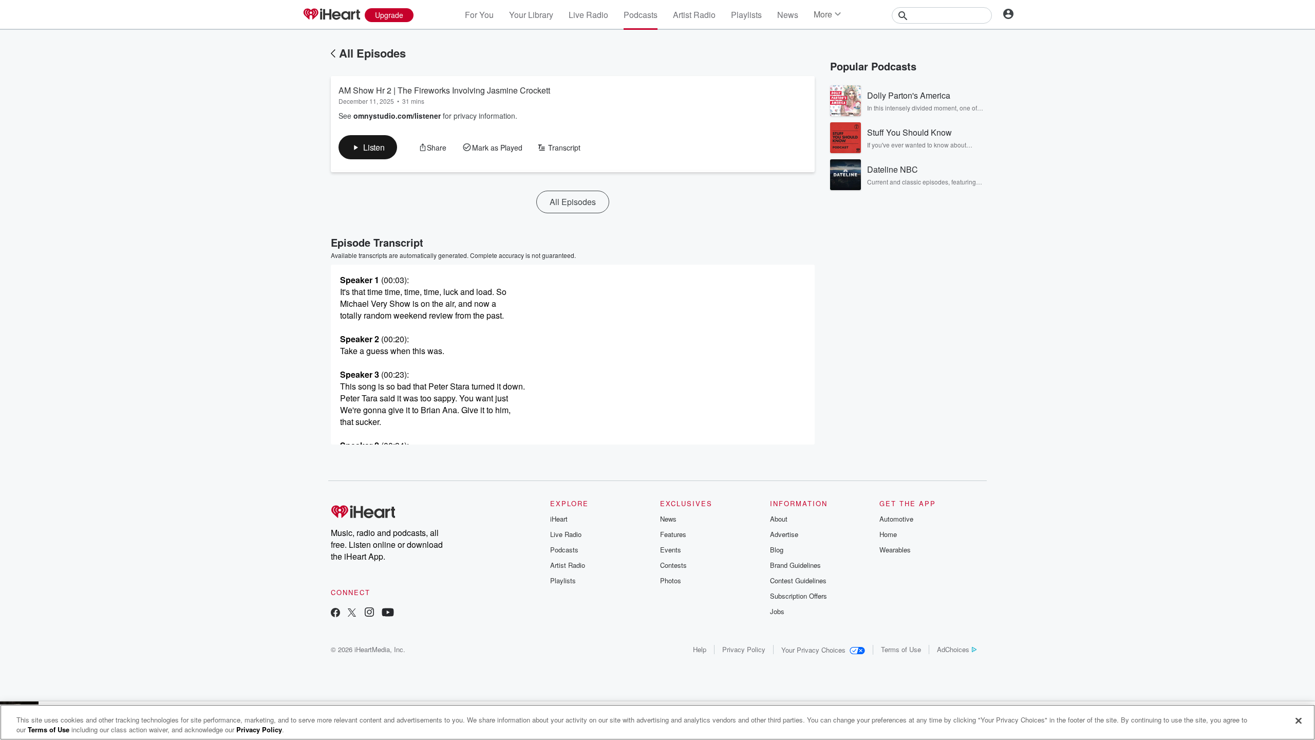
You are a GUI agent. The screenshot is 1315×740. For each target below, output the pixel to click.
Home (888, 534)
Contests (673, 565)
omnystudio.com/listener (397, 115)
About (778, 519)
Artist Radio (694, 15)
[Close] (1298, 721)
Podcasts (641, 15)
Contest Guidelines (798, 580)
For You (479, 15)
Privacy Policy (743, 649)
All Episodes (372, 53)
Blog (776, 549)
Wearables (895, 549)
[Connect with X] (352, 613)
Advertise (784, 534)
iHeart (559, 519)
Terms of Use (901, 649)
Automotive (896, 519)
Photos (670, 580)
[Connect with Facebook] (335, 613)
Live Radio (588, 15)
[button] (368, 147)
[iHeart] (331, 15)
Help (699, 649)
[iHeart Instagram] (369, 613)
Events (670, 549)
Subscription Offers (798, 596)
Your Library (531, 15)
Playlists (746, 15)
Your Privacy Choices (813, 650)
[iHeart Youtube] (388, 613)
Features (673, 534)
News (787, 15)
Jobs (777, 611)
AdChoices (953, 649)
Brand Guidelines (795, 565)
